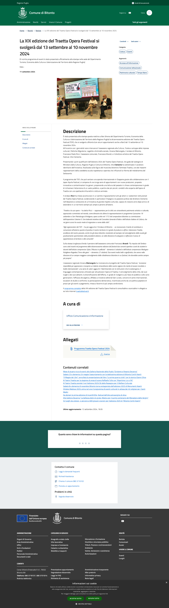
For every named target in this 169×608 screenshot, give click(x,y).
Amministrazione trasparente (96, 569)
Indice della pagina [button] (29, 128)
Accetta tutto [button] (75, 599)
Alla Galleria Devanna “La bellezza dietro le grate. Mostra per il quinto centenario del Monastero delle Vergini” (105, 398)
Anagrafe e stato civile (60, 539)
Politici (19, 551)
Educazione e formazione (95, 539)
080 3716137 (30, 575)
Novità (30, 30)
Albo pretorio (90, 572)
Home (22, 30)
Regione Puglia (23, 3)
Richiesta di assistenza (60, 578)
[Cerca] (149, 12)
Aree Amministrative (25, 542)
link (106, 594)
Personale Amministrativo (27, 553)
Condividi (123, 41)
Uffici (19, 545)
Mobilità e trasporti (59, 551)
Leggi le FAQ (56, 575)
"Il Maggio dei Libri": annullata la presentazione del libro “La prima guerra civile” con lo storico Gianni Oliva (104, 377)
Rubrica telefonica (24, 578)
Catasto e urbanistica (59, 548)
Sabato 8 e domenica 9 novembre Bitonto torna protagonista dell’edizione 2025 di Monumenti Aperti (102, 386)
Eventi (121, 555)
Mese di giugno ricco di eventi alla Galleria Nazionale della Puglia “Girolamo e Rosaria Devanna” (100, 371)
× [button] (166, 582)
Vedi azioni (135, 41)
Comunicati (123, 542)
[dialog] (84, 594)
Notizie (38, 30)
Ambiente (89, 548)
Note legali (89, 578)
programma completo (72, 288)
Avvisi (121, 545)
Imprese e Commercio (59, 545)
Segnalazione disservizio (61, 572)
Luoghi (122, 558)
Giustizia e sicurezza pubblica (96, 542)
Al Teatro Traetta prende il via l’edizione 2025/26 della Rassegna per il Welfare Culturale (97, 383)
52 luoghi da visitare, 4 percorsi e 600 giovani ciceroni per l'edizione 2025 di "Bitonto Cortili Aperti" (102, 400)
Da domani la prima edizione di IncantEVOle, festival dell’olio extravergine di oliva (94, 395)
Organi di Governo (24, 539)
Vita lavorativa (57, 542)
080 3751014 (41, 575)
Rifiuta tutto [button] (93, 598)
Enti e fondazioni (23, 548)
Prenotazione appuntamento (62, 569)
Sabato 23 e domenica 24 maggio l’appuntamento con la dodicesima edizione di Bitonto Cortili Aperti (102, 374)
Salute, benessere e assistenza (97, 550)
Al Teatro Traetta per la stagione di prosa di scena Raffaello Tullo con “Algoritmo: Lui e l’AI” (98, 380)
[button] (84, 603)
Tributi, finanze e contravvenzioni (98, 545)
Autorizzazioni (90, 553)
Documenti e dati (23, 556)
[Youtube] (129, 12)
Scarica (107, 354)
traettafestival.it (82, 291)
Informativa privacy (93, 575)
